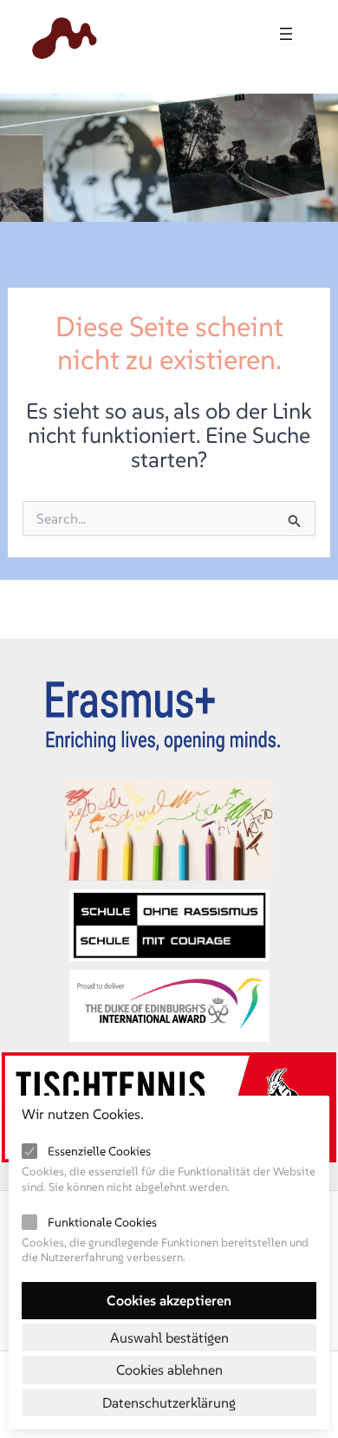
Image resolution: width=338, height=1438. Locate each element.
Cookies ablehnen (169, 1369)
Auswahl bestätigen (169, 1337)
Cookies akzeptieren (169, 1300)
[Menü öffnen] (286, 33)
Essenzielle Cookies (99, 1151)
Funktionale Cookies (102, 1222)
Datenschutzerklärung (169, 1402)
